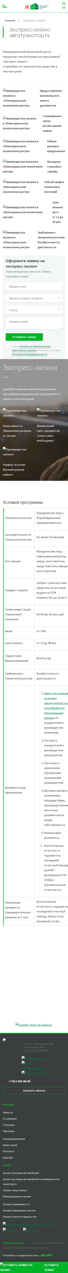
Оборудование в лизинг (17, 1196)
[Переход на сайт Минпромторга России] (31, 1224)
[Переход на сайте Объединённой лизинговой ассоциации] (30, 1230)
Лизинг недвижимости (16, 1204)
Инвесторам (10, 1145)
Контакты (8, 1151)
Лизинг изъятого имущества (19, 1216)
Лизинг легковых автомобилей (21, 1173)
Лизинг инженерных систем (19, 1210)
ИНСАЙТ (47, 1255)
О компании (10, 1118)
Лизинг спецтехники (15, 1190)
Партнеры (9, 1131)
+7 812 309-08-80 (19, 1081)
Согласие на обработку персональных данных (26, 1247)
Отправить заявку (24, 337)
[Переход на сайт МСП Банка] (12, 1230)
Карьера (8, 1157)
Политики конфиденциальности (29, 354)
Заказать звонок (34, 1090)
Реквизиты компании (13, 1242)
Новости (8, 1112)
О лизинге (9, 1125)
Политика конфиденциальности (49, 1242)
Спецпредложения (14, 1138)
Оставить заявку (51, 1267)
